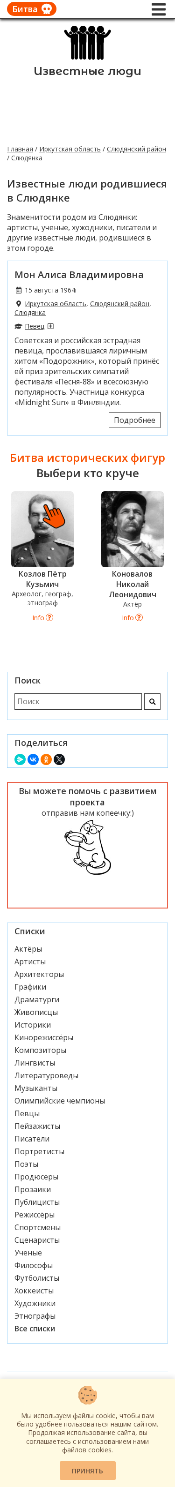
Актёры (28, 949)
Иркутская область (70, 148)
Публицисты (37, 1202)
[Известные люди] (87, 59)
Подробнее (134, 420)
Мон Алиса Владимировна (79, 274)
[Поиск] (152, 701)
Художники (35, 1303)
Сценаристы (37, 1240)
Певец (34, 326)
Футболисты (36, 1278)
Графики (30, 987)
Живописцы (36, 1012)
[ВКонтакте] (33, 759)
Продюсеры (36, 1177)
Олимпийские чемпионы (59, 1101)
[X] (59, 759)
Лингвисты (34, 1063)
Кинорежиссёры (43, 1037)
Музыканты (35, 1088)
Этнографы (35, 1316)
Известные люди (87, 71)
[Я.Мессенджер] (20, 759)
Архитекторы (39, 974)
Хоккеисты (34, 1290)
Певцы (27, 1113)
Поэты (26, 1164)
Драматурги (36, 999)
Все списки (34, 1328)
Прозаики (32, 1189)
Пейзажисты (37, 1126)
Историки (32, 1025)
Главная (20, 148)
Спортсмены (37, 1227)
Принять (87, 1470)
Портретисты (39, 1151)
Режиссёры (34, 1214)
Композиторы (40, 1050)
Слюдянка (30, 312)
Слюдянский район (136, 148)
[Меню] (158, 9)
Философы (33, 1265)
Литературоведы (46, 1075)
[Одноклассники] (46, 759)
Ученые (28, 1252)
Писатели (31, 1139)
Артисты (30, 961)
